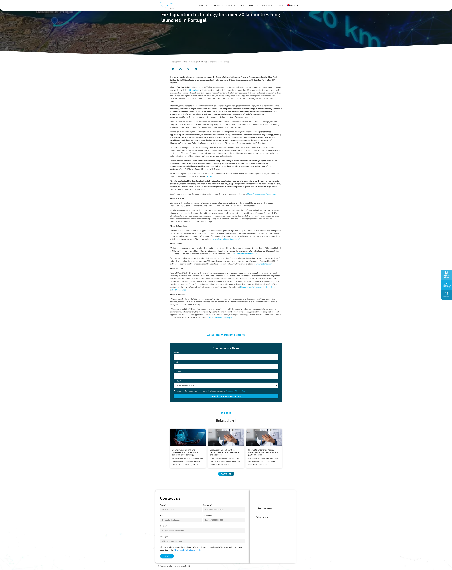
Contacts (280, 5)
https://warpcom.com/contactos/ (261, 194)
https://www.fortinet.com (251, 287)
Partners (245, 5)
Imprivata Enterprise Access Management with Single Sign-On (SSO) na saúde (263, 452)
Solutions (207, 5)
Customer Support (265, 508)
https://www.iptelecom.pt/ (220, 317)
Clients (232, 5)
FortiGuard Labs (179, 290)
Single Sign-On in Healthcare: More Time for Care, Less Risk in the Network (224, 452)
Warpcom (267, 5)
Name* (176, 353)
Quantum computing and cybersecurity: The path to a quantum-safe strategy (185, 452)
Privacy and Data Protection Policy (188, 550)
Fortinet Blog (269, 287)
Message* (164, 537)
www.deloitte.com (264, 264)
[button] (172, 69)
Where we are (262, 517)
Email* (176, 362)
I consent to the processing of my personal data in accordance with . (210, 391)
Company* (177, 371)
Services (220, 5)
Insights (255, 5)
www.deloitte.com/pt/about (245, 253)
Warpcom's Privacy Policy (235, 391)
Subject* (163, 526)
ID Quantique (193, 90)
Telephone (207, 515)
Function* (177, 381)
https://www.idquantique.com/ (226, 239)
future (209, 176)
